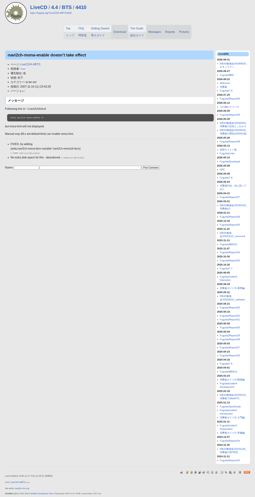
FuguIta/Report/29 (230, 335)
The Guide (136, 28)
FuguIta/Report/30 (230, 327)
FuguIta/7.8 (226, 177)
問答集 (82, 35)
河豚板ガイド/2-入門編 (232, 417)
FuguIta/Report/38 (230, 141)
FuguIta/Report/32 (230, 315)
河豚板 (223, 86)
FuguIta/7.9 (226, 90)
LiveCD (38, 7)
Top (68, 28)
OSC (222, 169)
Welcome (225, 83)
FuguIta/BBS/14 (228, 371)
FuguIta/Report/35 (230, 224)
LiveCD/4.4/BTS (30, 64)
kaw (23, 68)
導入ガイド (98, 35)
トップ (70, 35)
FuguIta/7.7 (226, 268)
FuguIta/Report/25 (230, 307)
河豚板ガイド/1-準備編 (232, 432)
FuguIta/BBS (227, 75)
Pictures (184, 31)
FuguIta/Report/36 (230, 216)
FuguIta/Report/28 (230, 339)
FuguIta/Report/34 (230, 252)
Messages (154, 31)
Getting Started (100, 28)
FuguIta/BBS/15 (228, 244)
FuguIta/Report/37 (230, 197)
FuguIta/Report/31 (230, 319)
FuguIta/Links (227, 153)
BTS (67, 7)
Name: (9, 167)
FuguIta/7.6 (226, 363)
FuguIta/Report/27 (230, 347)
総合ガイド (137, 35)
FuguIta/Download (230, 161)
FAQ (81, 28)
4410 (80, 7)
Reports (170, 31)
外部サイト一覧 (228, 149)
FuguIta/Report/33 (230, 260)
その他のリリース (229, 106)
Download (119, 31)
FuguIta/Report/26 (230, 355)
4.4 (54, 7)
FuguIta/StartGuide (230, 406)
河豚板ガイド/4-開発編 (232, 379)
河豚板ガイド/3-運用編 (232, 288)
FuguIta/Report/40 (230, 98)
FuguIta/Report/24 (230, 440)
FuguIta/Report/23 (230, 460)
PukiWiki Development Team (41, 493)
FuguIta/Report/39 (230, 114)
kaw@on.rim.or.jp (22, 488)
